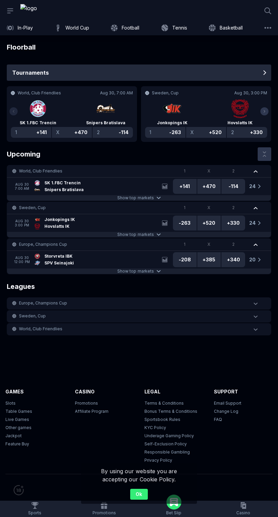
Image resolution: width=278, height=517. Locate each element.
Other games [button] (18, 427)
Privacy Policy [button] (158, 460)
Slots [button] (10, 403)
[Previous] (13, 111)
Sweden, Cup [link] (32, 207)
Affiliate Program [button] (91, 411)
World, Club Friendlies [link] (40, 170)
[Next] (264, 111)
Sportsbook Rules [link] (162, 419)
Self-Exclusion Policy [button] (165, 443)
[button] (139, 171)
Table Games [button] (18, 411)
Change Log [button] (226, 411)
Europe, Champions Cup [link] (43, 244)
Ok (139, 494)
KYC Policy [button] (155, 427)
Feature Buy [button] (17, 443)
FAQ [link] (218, 419)
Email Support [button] (227, 403)
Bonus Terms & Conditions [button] (170, 411)
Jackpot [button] (13, 435)
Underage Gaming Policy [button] (169, 435)
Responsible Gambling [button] (167, 452)
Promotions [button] (86, 403)
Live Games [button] (17, 419)
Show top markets (135, 197)
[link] (44, 11)
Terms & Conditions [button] (164, 403)
